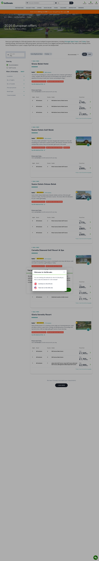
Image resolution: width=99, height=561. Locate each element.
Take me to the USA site (45, 288)
